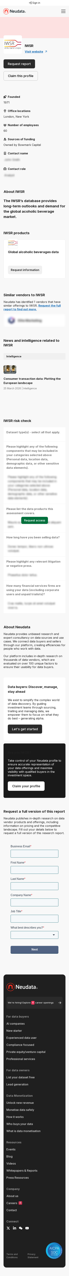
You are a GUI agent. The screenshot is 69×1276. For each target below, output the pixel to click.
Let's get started (25, 729)
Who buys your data (19, 1124)
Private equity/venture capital (25, 1052)
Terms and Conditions (12, 1256)
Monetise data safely (20, 1110)
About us (12, 1196)
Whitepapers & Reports (21, 1170)
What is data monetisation (23, 1131)
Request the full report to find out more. (32, 307)
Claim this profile (20, 76)
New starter (14, 1030)
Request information (25, 270)
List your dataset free (20, 1077)
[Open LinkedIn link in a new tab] (14, 1228)
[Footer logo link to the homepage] (34, 987)
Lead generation (17, 1084)
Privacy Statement (33, 1256)
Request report (19, 64)
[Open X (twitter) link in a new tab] (8, 1228)
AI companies (15, 1023)
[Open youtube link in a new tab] (27, 1229)
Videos (11, 1163)
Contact (11, 1210)
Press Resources (17, 1177)
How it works (15, 1117)
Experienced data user (21, 1037)
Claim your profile (26, 786)
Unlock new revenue (20, 1102)
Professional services (20, 1059)
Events (10, 1149)
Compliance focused (20, 1045)
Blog (9, 1156)
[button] (63, 11)
